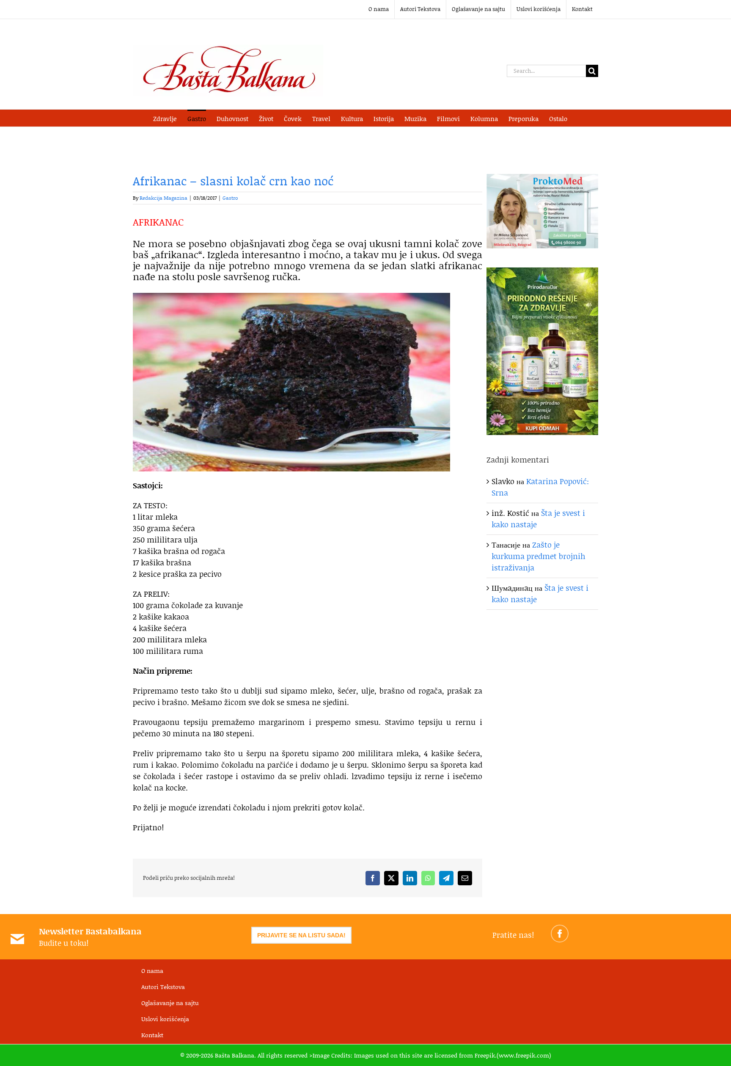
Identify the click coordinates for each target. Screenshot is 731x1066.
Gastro (230, 197)
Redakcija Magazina (163, 197)
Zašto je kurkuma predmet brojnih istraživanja (538, 556)
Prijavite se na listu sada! (301, 935)
